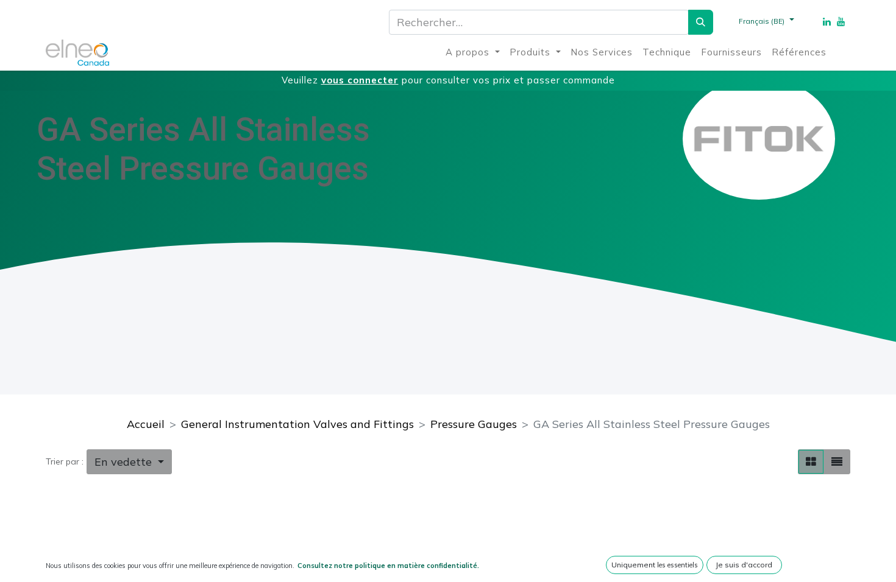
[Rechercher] (700, 22)
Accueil (146, 424)
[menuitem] (473, 53)
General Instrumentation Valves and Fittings (297, 424)
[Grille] (811, 461)
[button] (129, 461)
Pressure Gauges (473, 424)
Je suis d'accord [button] (744, 564)
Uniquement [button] (654, 564)
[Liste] (836, 461)
